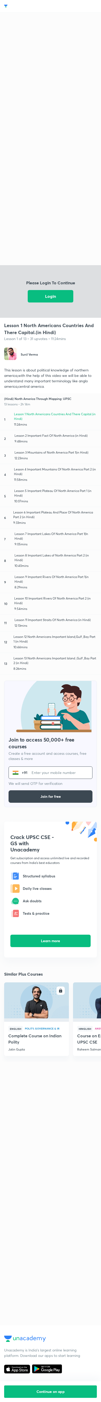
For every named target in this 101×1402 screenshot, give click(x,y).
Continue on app (51, 1391)
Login (50, 296)
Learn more (50, 940)
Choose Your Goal (27, 6)
